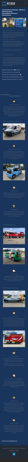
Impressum (23, 448)
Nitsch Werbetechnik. (5, 94)
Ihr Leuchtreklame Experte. (15, 96)
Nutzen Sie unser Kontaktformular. (9, 441)
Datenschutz (12, 450)
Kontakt (17, 450)
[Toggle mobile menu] (25, 3)
